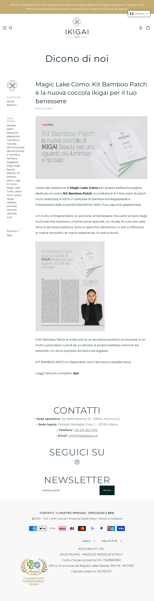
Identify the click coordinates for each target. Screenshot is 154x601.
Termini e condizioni (110, 518)
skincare (12, 206)
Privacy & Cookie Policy (83, 518)
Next (9, 235)
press (18, 195)
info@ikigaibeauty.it (83, 435)
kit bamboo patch (13, 176)
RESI (111, 513)
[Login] (141, 28)
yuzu (9, 217)
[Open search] (11, 28)
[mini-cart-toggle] (148, 28)
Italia (109, 541)
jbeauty (11, 173)
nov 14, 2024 (44, 108)
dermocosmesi (15, 147)
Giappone (12, 162)
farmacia (12, 158)
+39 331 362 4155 (85, 430)
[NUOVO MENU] (5, 28)
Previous (12, 231)
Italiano (86, 541)
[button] (139, 13)
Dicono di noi (77, 58)
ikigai (10, 165)
